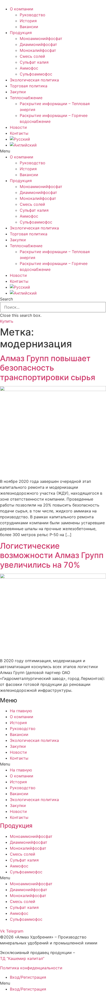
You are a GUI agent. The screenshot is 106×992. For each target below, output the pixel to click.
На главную (21, 710)
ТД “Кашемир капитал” (22, 958)
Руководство (32, 14)
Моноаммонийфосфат (41, 38)
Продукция (21, 32)
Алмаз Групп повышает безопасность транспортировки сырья (47, 368)
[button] (53, 151)
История (28, 20)
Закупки (18, 91)
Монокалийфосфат (38, 50)
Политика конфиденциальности (31, 967)
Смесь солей (32, 56)
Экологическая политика (34, 79)
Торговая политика (28, 85)
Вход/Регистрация (28, 977)
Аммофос (29, 68)
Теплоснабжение (26, 97)
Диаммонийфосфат (38, 44)
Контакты (19, 133)
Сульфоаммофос (36, 74)
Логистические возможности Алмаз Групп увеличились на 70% (52, 555)
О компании (21, 8)
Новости (18, 127)
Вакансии (29, 26)
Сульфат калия (34, 62)
